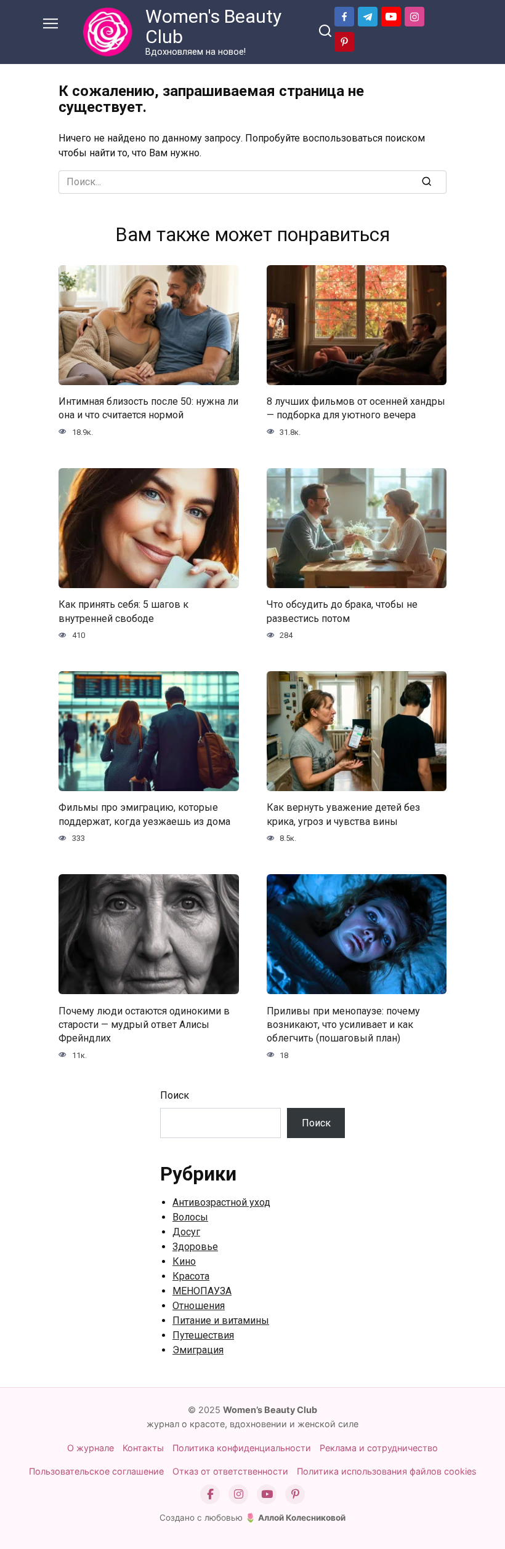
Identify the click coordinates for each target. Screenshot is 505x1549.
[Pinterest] (295, 1494)
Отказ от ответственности (230, 1471)
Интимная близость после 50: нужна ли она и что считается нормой (148, 408)
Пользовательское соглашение (96, 1471)
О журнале (90, 1448)
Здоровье (195, 1246)
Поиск (174, 1095)
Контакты (143, 1448)
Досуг (186, 1232)
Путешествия (203, 1335)
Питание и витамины (220, 1320)
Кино (184, 1261)
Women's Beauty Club (213, 26)
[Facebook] (210, 1494)
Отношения (198, 1306)
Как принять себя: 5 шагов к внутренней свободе (123, 611)
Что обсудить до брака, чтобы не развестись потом (342, 611)
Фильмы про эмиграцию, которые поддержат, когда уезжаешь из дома (144, 814)
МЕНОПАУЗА (202, 1291)
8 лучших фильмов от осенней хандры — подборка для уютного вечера (356, 408)
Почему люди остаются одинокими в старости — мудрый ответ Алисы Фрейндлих (144, 1024)
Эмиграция (198, 1350)
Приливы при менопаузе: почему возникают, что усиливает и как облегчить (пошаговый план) (343, 1024)
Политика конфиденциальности (241, 1448)
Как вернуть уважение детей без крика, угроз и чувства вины (343, 814)
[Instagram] (238, 1494)
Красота (190, 1276)
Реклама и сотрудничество (379, 1448)
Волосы (190, 1217)
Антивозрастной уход (221, 1202)
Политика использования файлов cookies (387, 1471)
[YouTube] (267, 1494)
